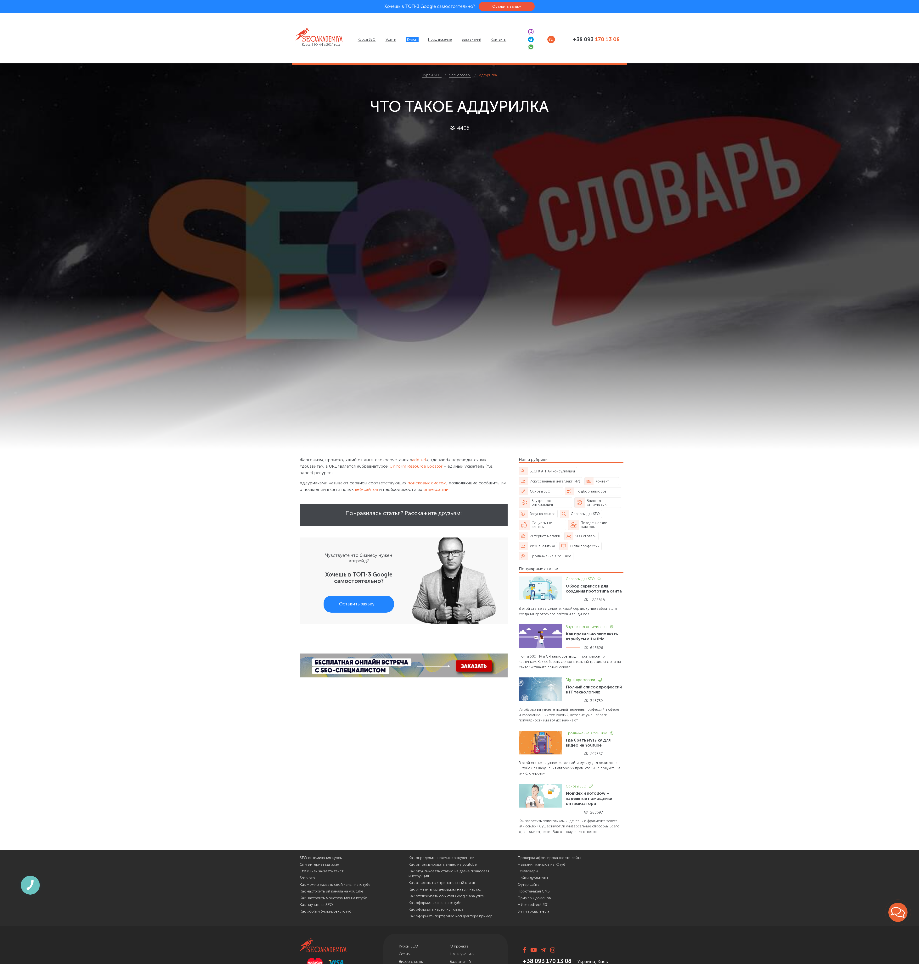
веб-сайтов (366, 489)
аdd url (419, 459)
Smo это (307, 878)
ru (551, 39)
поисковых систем (427, 483)
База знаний (471, 39)
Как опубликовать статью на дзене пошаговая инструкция (449, 873)
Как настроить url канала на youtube (331, 891)
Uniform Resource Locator (416, 466)
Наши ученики (462, 954)
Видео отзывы (411, 961)
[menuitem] (367, 39)
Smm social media (533, 911)
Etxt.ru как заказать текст (321, 871)
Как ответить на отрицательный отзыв (442, 883)
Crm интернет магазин (319, 864)
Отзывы (405, 954)
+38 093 (596, 39)
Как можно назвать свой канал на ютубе (335, 884)
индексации (435, 489)
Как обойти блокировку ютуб (325, 911)
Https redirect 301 (533, 905)
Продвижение (440, 39)
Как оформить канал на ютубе (435, 903)
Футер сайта (528, 884)
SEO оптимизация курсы (321, 858)
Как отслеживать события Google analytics (446, 896)
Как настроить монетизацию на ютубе (333, 898)
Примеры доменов (534, 898)
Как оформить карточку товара (436, 909)
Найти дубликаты (533, 878)
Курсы (412, 39)
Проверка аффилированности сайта (549, 858)
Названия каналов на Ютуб (541, 864)
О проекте (459, 946)
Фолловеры (528, 871)
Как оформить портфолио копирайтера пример (451, 916)
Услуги (391, 39)
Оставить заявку (506, 6)
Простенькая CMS (534, 891)
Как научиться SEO (316, 905)
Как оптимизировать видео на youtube (443, 864)
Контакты (498, 39)
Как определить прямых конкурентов (441, 858)
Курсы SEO (366, 39)
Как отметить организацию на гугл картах (445, 889)
